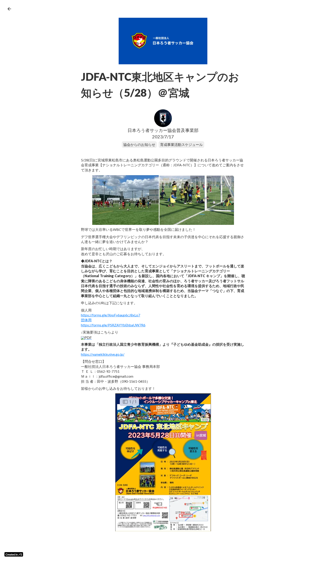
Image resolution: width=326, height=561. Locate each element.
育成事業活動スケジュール (181, 144)
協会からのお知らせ (139, 144)
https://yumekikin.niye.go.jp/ (102, 354)
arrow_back (9, 9)
